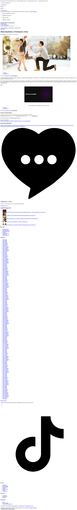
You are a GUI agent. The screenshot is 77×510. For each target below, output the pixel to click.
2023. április (5, 279)
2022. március (5, 292)
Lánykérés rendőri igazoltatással (6, 125)
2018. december (5, 331)
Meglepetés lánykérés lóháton (25, 125)
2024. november (6, 259)
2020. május (5, 314)
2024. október (5, 260)
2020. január (5, 318)
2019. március (5, 328)
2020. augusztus (5, 311)
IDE (39, 105)
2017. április (5, 352)
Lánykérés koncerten (16, 125)
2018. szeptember (6, 334)
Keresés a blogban (3, 25)
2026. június (5, 240)
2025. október (5, 248)
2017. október (5, 346)
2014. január (5, 391)
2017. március (5, 353)
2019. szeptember (6, 322)
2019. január (5, 330)
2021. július (5, 300)
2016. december (5, 356)
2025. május (5, 253)
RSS (3, 501)
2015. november (6, 369)
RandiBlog (4, 34)
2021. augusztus (5, 299)
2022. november (6, 284)
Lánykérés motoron (62, 125)
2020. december (5, 307)
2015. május (5, 375)
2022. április (5, 291)
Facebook (6, 75)
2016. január (5, 367)
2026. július (5, 239)
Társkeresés (5, 495)
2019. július (5, 324)
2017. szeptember (6, 347)
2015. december (5, 368)
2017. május (5, 351)
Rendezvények (6, 233)
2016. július (5, 361)
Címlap (1, 27)
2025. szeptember (6, 249)
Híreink (5, 232)
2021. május (5, 302)
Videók (5, 234)
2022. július (5, 288)
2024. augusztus (5, 262)
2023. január (5, 282)
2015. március (5, 377)
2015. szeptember (6, 371)
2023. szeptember (6, 274)
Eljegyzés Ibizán (7, 126)
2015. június (5, 374)
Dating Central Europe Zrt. (13, 505)
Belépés (4, 497)
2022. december (5, 283)
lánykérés (5, 72)
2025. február (5, 256)
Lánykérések (5, 27)
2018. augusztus (5, 335)
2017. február (5, 354)
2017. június (5, 350)
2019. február (5, 329)
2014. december (5, 380)
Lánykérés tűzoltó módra (43, 125)
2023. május (5, 278)
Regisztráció (5, 496)
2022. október (5, 285)
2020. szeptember (6, 310)
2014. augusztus (5, 384)
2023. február (5, 281)
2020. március (5, 316)
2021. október (5, 297)
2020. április (5, 315)
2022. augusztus (5, 287)
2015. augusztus (5, 372)
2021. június (5, 301)
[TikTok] (40, 480)
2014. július (5, 385)
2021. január (5, 306)
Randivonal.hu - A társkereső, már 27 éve (26, 505)
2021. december (5, 295)
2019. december (5, 319)
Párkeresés (6, 229)
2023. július (5, 276)
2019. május (5, 326)
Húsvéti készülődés (7, 120)
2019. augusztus (5, 323)
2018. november (6, 332)
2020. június (5, 313)
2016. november (6, 357)
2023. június (5, 277)
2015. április (5, 376)
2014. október (5, 382)
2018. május (5, 338)
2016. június (5, 362)
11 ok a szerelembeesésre (22, 120)
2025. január (5, 257)
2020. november (6, 308)
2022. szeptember (6, 286)
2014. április (5, 388)
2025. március (5, 255)
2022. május (5, 290)
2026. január (5, 245)
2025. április (5, 254)
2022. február (5, 293)
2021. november (6, 296)
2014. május (5, 387)
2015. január (5, 379)
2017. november (6, 345)
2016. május (5, 363)
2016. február (5, 366)
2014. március (5, 389)
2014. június (5, 386)
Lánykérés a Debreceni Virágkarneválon (18, 126)
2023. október (5, 273)
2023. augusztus (5, 275)
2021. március (5, 304)
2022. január (5, 294)
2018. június (5, 337)
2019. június (5, 325)
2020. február (5, 317)
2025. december (5, 246)
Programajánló (6, 231)
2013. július (5, 397)
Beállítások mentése (4, 22)
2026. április (5, 242)
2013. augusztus (5, 396)
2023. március (5, 280)
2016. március (5, 365)
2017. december (5, 344)
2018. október (5, 333)
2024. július (5, 263)
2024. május (5, 265)
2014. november (6, 381)
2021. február (5, 305)
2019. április (5, 327)
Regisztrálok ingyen (4, 205)
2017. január (5, 355)
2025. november (6, 247)
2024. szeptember (6, 261)
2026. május (5, 241)
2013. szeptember (6, 395)
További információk (33, 11)
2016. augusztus (5, 360)
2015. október (5, 370)
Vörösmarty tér (6, 73)
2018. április (5, 339)
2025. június (5, 252)
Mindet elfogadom (12, 22)
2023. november (6, 272)
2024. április (5, 266)
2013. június (5, 398)
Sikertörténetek (6, 230)
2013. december (5, 392)
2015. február (5, 378)
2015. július (5, 373)
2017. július (5, 349)
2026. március (5, 243)
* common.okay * (3, 4)
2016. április (5, 364)
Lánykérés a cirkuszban (34, 125)
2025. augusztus (5, 250)
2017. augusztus (5, 348)
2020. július (5, 312)
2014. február (5, 390)
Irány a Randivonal (5, 24)
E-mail (10, 75)
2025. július (5, 251)
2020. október (5, 309)
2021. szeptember (6, 298)
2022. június (5, 289)
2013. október (5, 394)
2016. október (5, 358)
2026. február (5, 244)
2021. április (5, 303)
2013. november (6, 393)
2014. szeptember (6, 383)
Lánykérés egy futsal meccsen (53, 125)
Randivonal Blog (3, 400)
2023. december (5, 271)
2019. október (5, 321)
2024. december (5, 258)
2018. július (5, 336)
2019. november (6, 320)
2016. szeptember (6, 359)
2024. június (5, 264)
